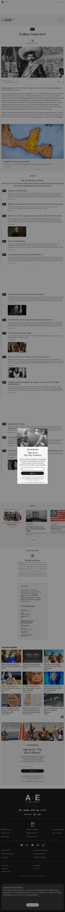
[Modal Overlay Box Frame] (32, 456)
